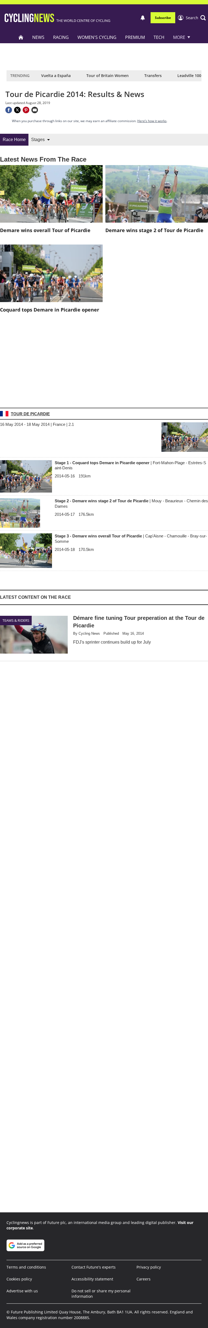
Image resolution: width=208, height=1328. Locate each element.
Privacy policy (148, 1267)
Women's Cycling (96, 37)
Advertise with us (22, 1290)
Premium (135, 37)
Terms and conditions (26, 1267)
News (38, 37)
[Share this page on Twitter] (17, 110)
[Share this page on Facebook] (8, 110)
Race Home (14, 139)
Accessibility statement (92, 1279)
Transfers (153, 75)
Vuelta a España (56, 75)
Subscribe (163, 17)
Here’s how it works (152, 121)
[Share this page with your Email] (34, 110)
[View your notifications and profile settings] (142, 17)
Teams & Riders (15, 620)
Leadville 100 (189, 75)
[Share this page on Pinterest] (26, 110)
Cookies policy (19, 1279)
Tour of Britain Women (107, 75)
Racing (61, 37)
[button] (196, 18)
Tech (159, 37)
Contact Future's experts (94, 1267)
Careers (143, 1279)
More (179, 37)
